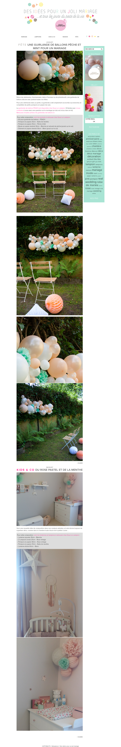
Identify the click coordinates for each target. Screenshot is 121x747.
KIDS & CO (52, 37)
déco (100, 151)
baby (101, 139)
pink (87, 178)
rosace (100, 185)
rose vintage (95, 188)
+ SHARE (80, 463)
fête (99, 159)
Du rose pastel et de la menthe (59, 470)
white (94, 193)
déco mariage (94, 153)
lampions (99, 164)
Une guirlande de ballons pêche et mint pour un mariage (54, 46)
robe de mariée (94, 183)
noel (95, 173)
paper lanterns (92, 176)
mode (89, 173)
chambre (96, 146)
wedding (97, 191)
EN (98, 37)
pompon (94, 179)
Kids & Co (26, 470)
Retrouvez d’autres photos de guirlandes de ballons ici (36, 113)
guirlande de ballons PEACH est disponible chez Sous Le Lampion (42, 108)
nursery (100, 173)
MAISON (65, 37)
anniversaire (92, 139)
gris (96, 161)
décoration (94, 156)
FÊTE (76, 37)
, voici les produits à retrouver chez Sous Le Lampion (51, 117)
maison (89, 170)
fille (95, 159)
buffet (90, 144)
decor (99, 149)
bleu (100, 141)
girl (93, 162)
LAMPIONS (38, 37)
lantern (90, 167)
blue (87, 144)
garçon (89, 161)
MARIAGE (24, 37)
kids (99, 162)
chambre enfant (91, 149)
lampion (90, 164)
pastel (99, 176)
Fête (22, 45)
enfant (90, 159)
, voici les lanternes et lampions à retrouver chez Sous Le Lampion (56, 535)
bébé (95, 144)
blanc (95, 141)
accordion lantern (94, 136)
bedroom (89, 141)
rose (88, 188)
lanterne (97, 167)
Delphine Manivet (91, 151)
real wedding (94, 180)
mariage (97, 170)
